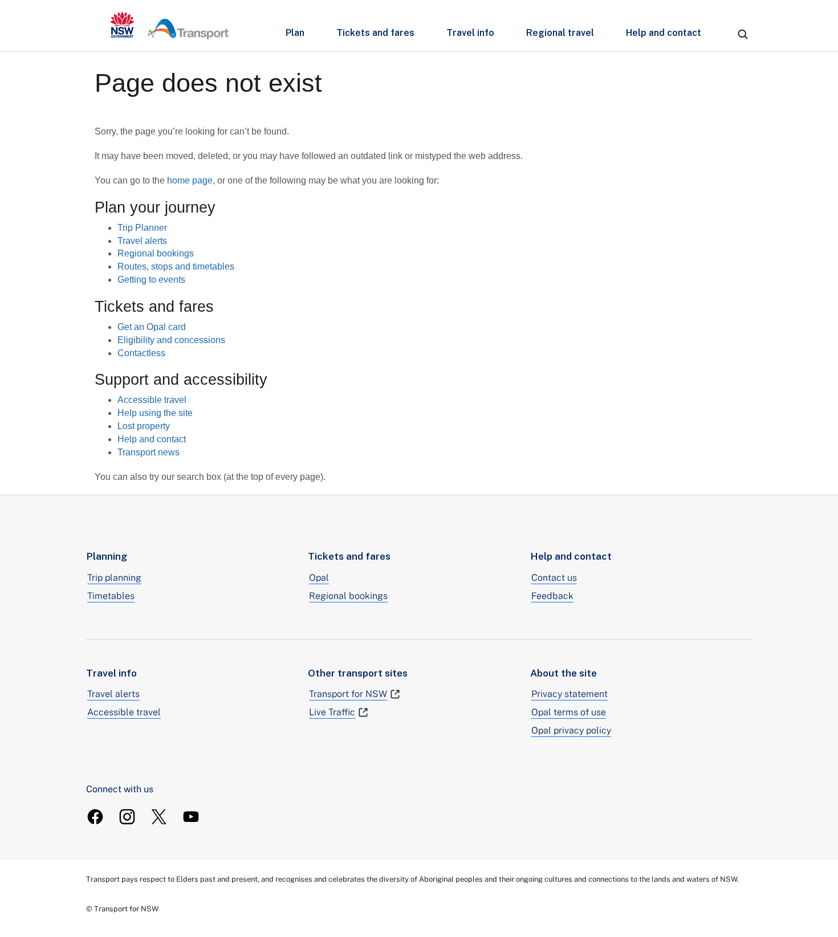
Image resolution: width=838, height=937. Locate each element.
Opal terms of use (568, 712)
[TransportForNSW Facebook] (95, 816)
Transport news (148, 452)
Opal (319, 577)
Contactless (141, 353)
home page (190, 180)
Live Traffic (332, 712)
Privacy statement (569, 694)
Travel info (470, 32)
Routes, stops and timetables (175, 266)
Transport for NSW (348, 694)
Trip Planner (142, 228)
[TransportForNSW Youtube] (191, 816)
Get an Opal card (151, 327)
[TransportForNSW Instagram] (127, 816)
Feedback (552, 595)
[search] (743, 34)
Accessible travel (151, 400)
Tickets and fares (375, 32)
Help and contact (663, 32)
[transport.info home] (169, 25)
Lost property (143, 426)
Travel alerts (142, 241)
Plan (295, 32)
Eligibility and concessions (171, 340)
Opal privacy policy (571, 730)
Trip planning (114, 577)
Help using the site (155, 413)
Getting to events (151, 279)
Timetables (111, 595)
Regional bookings (155, 253)
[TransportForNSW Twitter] (159, 816)
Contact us (554, 577)
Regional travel (560, 32)
